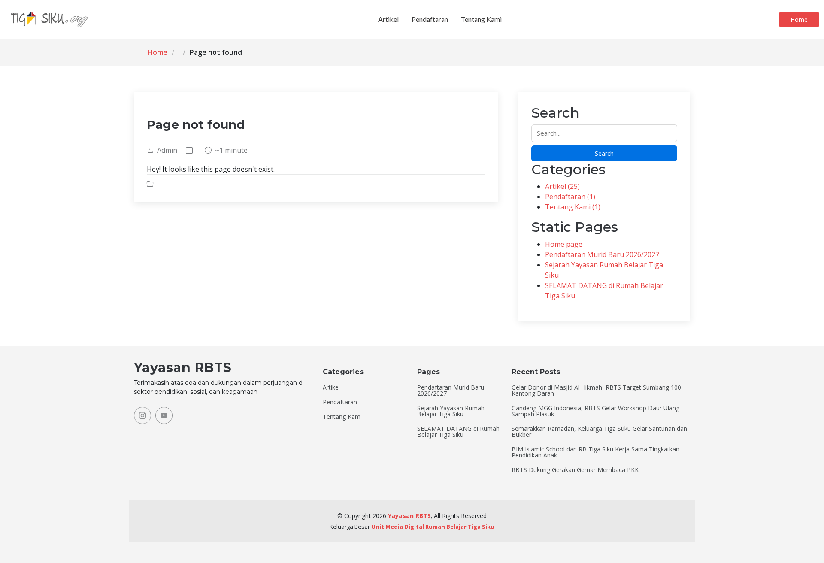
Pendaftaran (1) (570, 196)
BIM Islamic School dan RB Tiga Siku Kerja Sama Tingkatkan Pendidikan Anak (595, 452)
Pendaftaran (430, 19)
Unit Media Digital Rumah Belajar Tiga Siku (432, 526)
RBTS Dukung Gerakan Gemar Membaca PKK (575, 470)
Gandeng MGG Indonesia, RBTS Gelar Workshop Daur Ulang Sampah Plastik (595, 411)
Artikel (388, 19)
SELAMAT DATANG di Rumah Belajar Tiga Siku (458, 432)
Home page (563, 244)
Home (799, 19)
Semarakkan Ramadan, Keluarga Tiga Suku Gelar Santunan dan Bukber (599, 432)
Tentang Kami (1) (572, 207)
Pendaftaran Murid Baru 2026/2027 (602, 254)
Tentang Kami (481, 19)
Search (604, 153)
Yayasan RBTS (409, 516)
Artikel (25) (562, 186)
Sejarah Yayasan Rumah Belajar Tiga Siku (451, 411)
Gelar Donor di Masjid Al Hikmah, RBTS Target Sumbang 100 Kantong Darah (596, 390)
